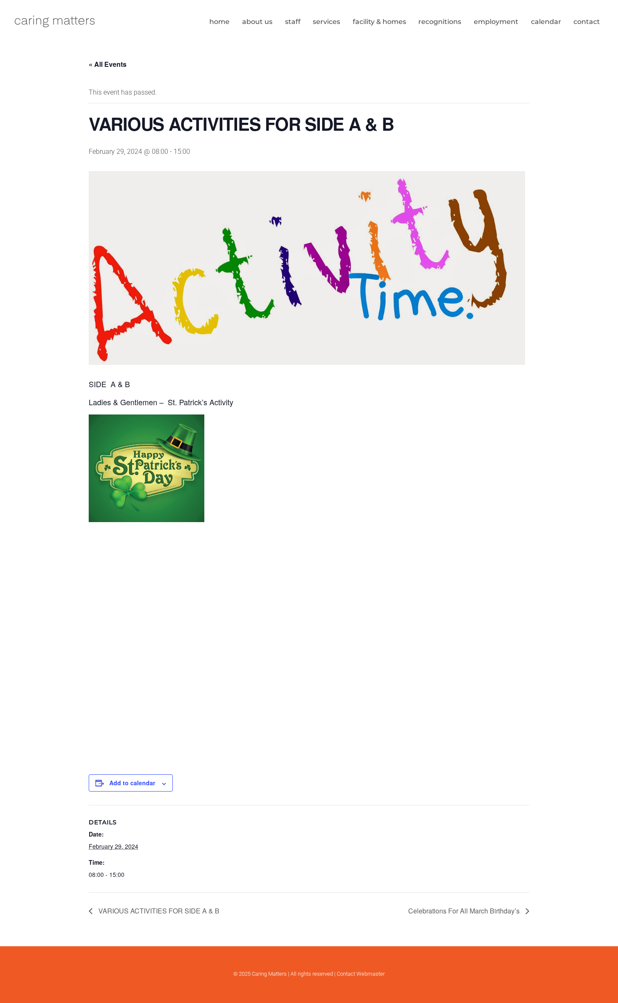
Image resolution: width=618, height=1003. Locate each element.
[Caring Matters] (55, 26)
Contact (586, 22)
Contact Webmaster (361, 974)
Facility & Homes (379, 22)
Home (219, 22)
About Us (257, 22)
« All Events (108, 64)
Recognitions (439, 22)
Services (326, 22)
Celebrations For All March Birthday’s (464, 911)
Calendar (546, 22)
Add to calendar (132, 783)
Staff (293, 22)
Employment (496, 22)
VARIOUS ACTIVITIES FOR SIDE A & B (158, 911)
